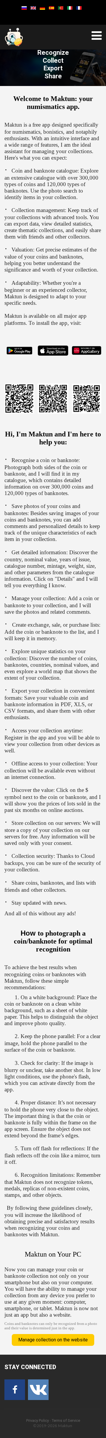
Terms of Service (66, 1420)
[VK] (38, 1389)
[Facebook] (14, 1389)
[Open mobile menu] (97, 36)
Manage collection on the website (53, 1340)
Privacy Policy (37, 1420)
